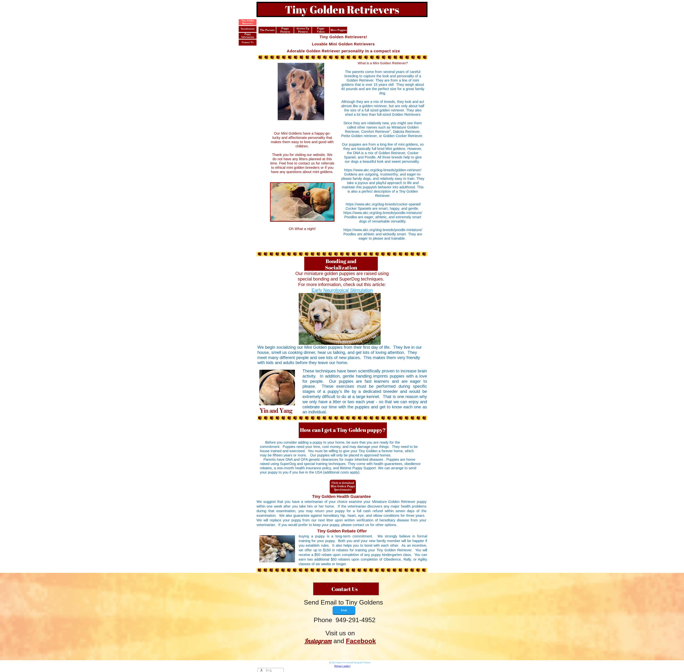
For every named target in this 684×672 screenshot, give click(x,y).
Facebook (361, 641)
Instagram (318, 641)
